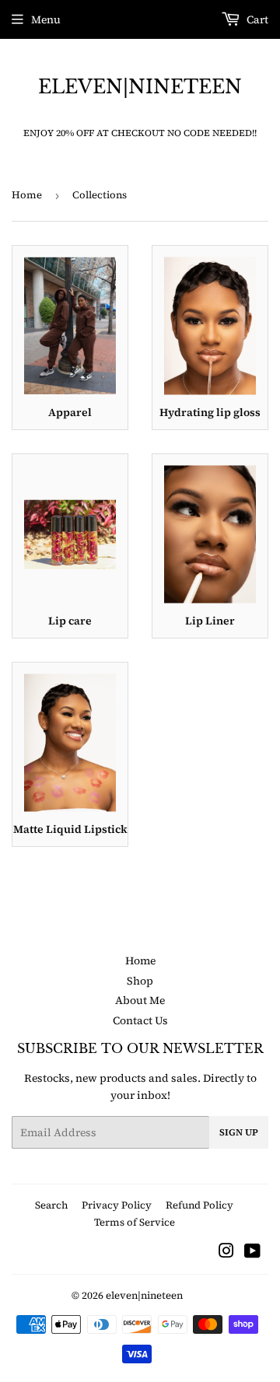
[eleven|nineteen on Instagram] (226, 1253)
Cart (256, 19)
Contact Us (140, 1020)
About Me (140, 1000)
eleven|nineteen (140, 87)
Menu (46, 19)
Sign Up (238, 1132)
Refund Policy (199, 1205)
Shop (140, 980)
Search (51, 1205)
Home (27, 194)
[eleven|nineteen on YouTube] (252, 1253)
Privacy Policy (117, 1205)
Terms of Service (134, 1222)
